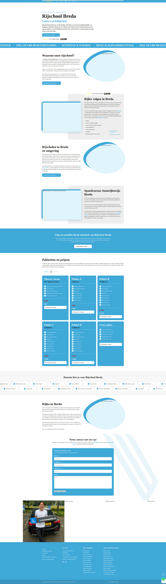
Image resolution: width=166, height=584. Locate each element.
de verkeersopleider (72, 581)
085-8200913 (96, 442)
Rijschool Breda (100, 117)
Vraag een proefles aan (60, 491)
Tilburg (47, 167)
